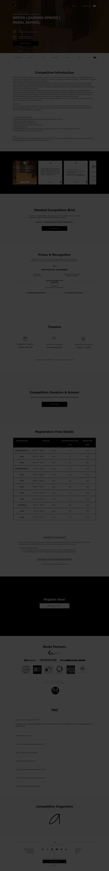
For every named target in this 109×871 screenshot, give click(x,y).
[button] (86, 417)
